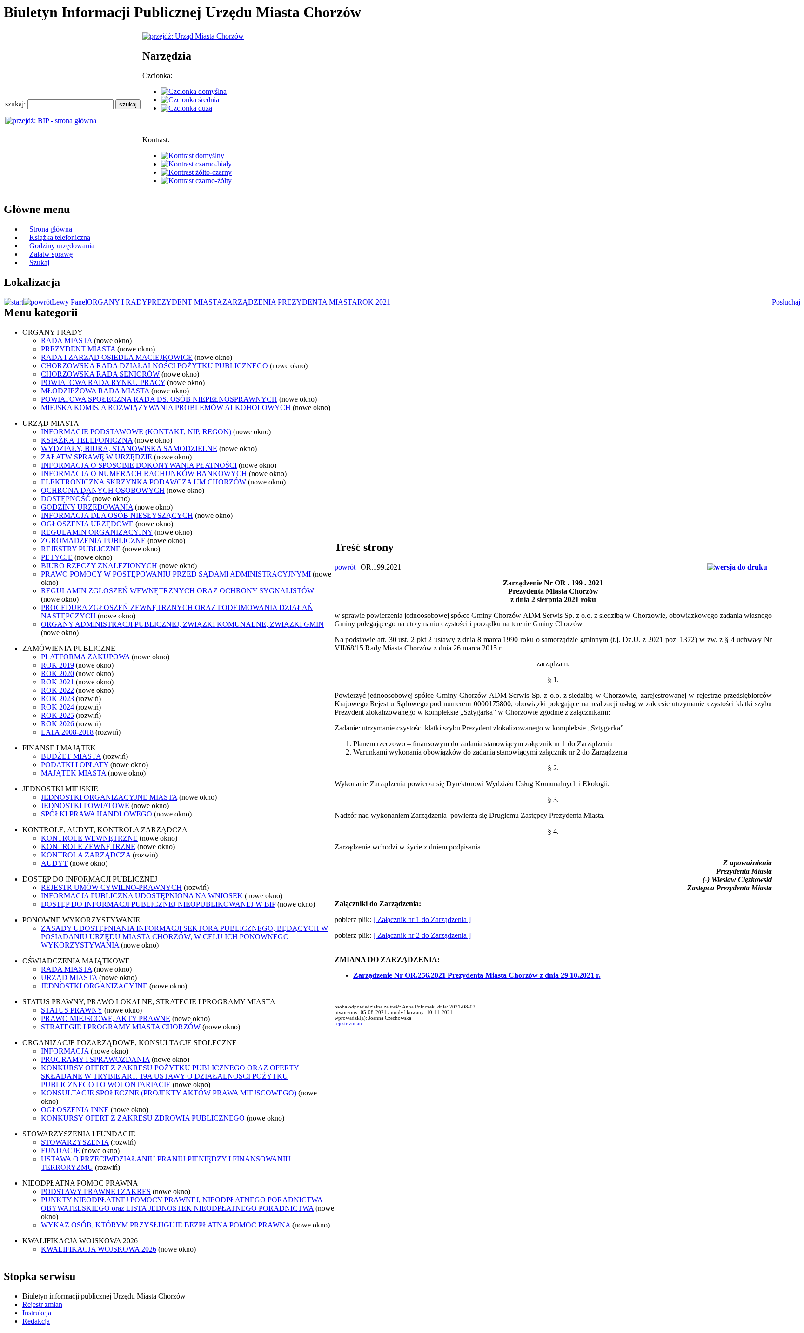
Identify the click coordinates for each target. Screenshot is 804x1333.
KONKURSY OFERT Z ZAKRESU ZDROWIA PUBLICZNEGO (143, 1118)
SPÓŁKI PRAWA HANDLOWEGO (96, 814)
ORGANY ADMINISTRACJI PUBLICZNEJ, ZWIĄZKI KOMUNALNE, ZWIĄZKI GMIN (182, 624)
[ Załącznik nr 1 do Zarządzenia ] (422, 919)
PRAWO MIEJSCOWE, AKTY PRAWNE (105, 1018)
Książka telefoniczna (59, 237)
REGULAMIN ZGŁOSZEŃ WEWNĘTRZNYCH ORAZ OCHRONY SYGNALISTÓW (177, 591)
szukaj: (16, 104)
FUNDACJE (60, 1150)
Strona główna (50, 229)
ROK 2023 (57, 699)
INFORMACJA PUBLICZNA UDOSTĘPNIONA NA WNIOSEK (142, 896)
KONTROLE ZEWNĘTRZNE (88, 846)
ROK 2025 (57, 715)
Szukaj (39, 262)
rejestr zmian (348, 1023)
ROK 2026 (57, 724)
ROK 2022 (57, 690)
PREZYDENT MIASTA (184, 302)
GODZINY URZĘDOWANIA (87, 507)
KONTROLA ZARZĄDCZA (86, 855)
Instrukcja (36, 1313)
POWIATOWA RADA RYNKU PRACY (103, 382)
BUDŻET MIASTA (71, 756)
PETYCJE (57, 557)
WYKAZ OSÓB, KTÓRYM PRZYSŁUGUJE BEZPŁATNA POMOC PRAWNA (165, 1225)
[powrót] (37, 302)
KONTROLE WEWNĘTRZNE (89, 838)
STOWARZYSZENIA (75, 1142)
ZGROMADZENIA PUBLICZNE (93, 540)
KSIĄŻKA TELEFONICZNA (87, 440)
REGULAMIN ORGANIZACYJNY (97, 532)
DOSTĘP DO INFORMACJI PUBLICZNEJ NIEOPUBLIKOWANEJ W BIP (158, 904)
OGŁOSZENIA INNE (75, 1110)
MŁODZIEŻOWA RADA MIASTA (95, 391)
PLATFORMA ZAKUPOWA (85, 657)
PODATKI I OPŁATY (74, 765)
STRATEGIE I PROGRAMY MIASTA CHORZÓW (121, 1027)
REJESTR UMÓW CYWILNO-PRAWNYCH (111, 887)
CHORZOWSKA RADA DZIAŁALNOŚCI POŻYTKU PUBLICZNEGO (154, 366)
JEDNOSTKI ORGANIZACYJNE (94, 986)
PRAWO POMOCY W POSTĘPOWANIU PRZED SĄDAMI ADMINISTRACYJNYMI (176, 574)
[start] (13, 302)
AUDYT (54, 863)
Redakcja (36, 1321)
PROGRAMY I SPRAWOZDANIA (95, 1059)
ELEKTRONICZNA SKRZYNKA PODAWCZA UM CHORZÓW (143, 482)
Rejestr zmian (42, 1304)
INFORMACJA (65, 1051)
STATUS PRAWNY (71, 1010)
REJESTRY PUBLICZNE (81, 549)
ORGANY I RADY (117, 302)
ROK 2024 (57, 707)
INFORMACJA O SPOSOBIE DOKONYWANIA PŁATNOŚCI (139, 465)
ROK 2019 (57, 665)
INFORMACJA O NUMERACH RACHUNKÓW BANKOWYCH (144, 473)
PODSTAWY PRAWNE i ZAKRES (96, 1191)
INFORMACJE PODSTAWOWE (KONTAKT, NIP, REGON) (136, 432)
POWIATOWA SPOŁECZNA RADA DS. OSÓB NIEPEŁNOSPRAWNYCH (159, 399)
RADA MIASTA (66, 341)
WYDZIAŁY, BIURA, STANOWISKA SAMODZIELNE (129, 448)
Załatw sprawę (51, 254)
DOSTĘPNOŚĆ (65, 499)
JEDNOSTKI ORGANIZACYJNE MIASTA (109, 797)
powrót (345, 567)
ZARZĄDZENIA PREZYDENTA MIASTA (289, 302)
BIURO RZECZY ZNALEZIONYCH (99, 566)
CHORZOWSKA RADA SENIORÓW (100, 374)
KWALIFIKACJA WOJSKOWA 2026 (98, 1249)
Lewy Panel (69, 302)
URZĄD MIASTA (69, 978)
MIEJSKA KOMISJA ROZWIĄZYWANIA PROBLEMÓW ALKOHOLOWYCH (166, 407)
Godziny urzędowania (61, 246)
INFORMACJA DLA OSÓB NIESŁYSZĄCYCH (117, 515)
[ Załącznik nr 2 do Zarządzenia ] (422, 935)
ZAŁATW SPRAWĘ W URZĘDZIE (96, 457)
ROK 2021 (373, 302)
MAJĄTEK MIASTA (73, 773)
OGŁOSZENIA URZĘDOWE (87, 524)
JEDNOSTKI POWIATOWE (85, 805)
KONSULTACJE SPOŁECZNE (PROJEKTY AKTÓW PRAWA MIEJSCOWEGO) (168, 1093)
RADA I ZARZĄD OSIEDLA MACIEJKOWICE (117, 357)
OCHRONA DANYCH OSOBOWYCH (103, 490)
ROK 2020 (57, 673)
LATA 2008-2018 (67, 732)
